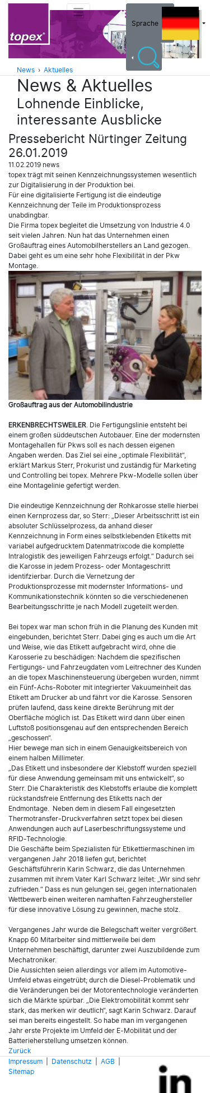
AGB (108, 1062)
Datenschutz (72, 1062)
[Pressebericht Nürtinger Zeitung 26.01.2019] (105, 335)
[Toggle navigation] (79, 12)
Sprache (147, 24)
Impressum (25, 1062)
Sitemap (21, 1072)
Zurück (19, 1051)
